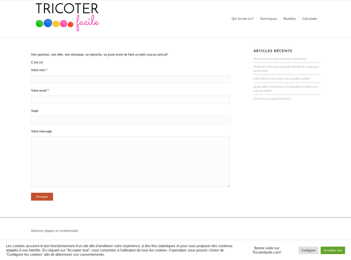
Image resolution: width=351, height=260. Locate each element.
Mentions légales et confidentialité (54, 231)
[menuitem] (243, 18)
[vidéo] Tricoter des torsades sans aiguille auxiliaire (282, 78)
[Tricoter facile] (67, 18)
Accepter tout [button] (333, 250)
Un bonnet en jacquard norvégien (272, 98)
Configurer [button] (308, 250)
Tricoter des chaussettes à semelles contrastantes (280, 58)
